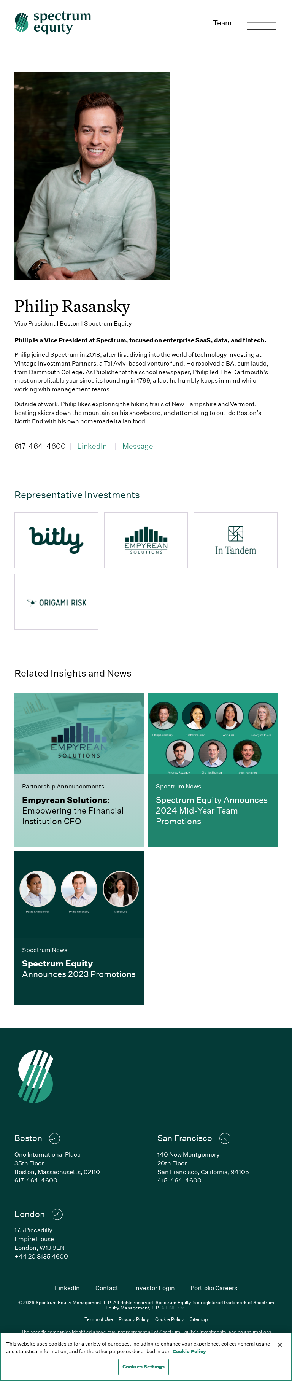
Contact (106, 1288)
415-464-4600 (179, 1180)
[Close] (279, 1345)
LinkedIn (92, 446)
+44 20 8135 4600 (41, 1256)
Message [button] (137, 446)
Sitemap (199, 1319)
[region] (146, 1357)
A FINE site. (173, 1308)
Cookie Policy (169, 1319)
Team (222, 22)
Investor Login (154, 1288)
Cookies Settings (143, 1366)
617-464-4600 (40, 446)
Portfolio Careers (213, 1288)
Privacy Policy (134, 1319)
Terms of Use (98, 1319)
